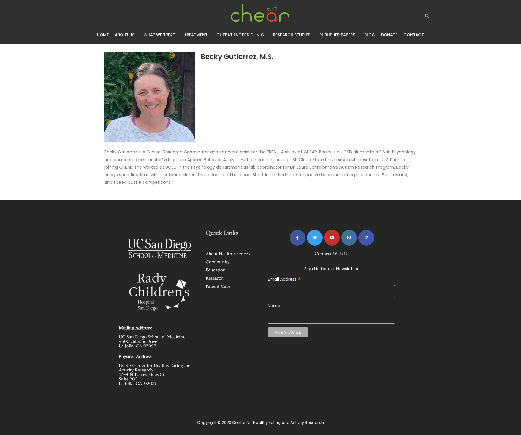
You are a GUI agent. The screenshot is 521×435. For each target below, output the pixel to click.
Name (274, 306)
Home (103, 35)
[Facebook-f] (297, 238)
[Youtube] (332, 238)
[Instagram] (349, 238)
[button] (126, 34)
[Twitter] (315, 238)
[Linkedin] (366, 238)
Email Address (313, 275)
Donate (389, 35)
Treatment (195, 35)
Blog (369, 35)
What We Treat (159, 35)
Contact (413, 35)
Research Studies (291, 35)
